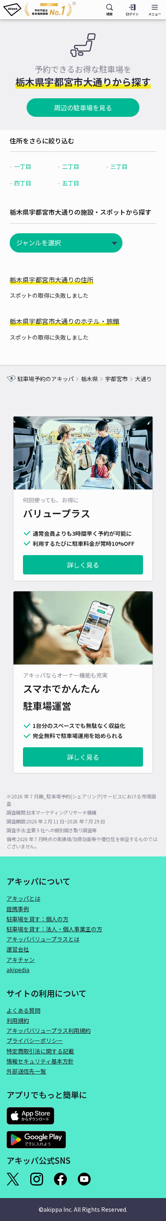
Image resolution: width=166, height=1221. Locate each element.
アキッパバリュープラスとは (42, 939)
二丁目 (70, 166)
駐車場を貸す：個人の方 (37, 919)
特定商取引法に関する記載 (40, 1051)
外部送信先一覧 (26, 1071)
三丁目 (118, 166)
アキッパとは (23, 898)
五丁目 (70, 183)
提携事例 (17, 909)
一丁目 (22, 166)
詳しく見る (83, 565)
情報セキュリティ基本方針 (40, 1061)
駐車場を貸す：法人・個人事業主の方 (54, 929)
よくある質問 (23, 1010)
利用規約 (17, 1020)
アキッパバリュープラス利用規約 (48, 1030)
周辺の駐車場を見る (83, 107)
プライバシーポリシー (34, 1041)
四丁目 (22, 183)
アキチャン (20, 960)
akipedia (17, 970)
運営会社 (17, 949)
